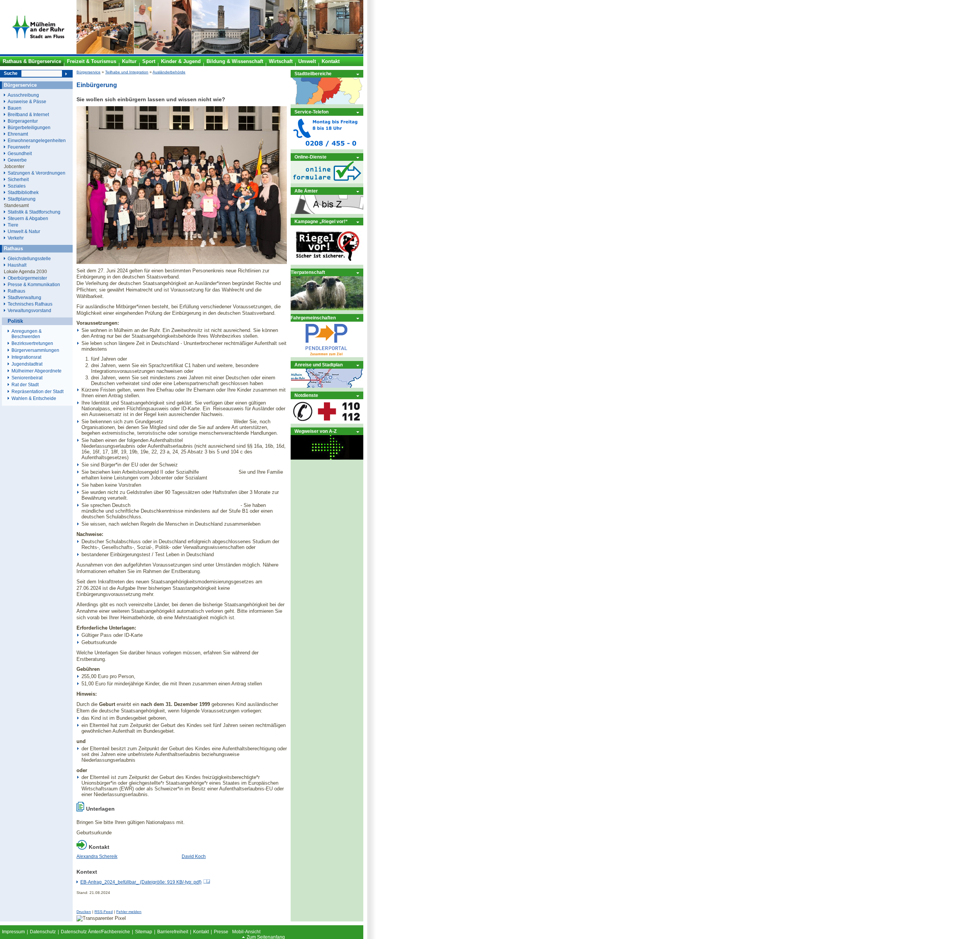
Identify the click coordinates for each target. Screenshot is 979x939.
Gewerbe (17, 159)
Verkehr (16, 237)
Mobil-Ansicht (246, 931)
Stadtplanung (22, 198)
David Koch (194, 856)
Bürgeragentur (23, 120)
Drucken (83, 912)
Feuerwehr (19, 146)
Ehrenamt (18, 133)
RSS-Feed (103, 912)
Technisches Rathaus (30, 303)
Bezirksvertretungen (32, 343)
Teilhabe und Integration (126, 72)
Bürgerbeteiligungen (29, 127)
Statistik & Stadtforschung (34, 211)
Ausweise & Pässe (27, 101)
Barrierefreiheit (172, 931)
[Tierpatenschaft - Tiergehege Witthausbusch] (327, 308)
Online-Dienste (310, 156)
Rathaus (16, 290)
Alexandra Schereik (96, 856)
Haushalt (17, 264)
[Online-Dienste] (327, 182)
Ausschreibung (23, 94)
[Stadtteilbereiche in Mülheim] (327, 102)
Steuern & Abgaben (28, 218)
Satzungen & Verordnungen (36, 172)
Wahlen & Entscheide (33, 398)
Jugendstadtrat (26, 364)
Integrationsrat (26, 357)
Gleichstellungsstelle (29, 258)
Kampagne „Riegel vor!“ (321, 221)
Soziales (17, 185)
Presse (221, 931)
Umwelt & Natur (24, 231)
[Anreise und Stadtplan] (327, 386)
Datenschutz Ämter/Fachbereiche (95, 931)
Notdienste (306, 395)
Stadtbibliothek (23, 192)
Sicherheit (18, 179)
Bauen (14, 107)
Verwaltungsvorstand (29, 310)
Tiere (13, 224)
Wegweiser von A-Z (315, 431)
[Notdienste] (327, 422)
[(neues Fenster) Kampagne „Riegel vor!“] (327, 263)
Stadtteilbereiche (313, 73)
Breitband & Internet (28, 114)
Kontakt (201, 931)
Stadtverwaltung (24, 297)
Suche (11, 73)
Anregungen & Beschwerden (26, 334)
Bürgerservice (88, 72)
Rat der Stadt (25, 384)
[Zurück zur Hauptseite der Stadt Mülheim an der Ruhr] (38, 52)
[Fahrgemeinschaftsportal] (327, 355)
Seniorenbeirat (26, 377)
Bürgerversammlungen (35, 350)
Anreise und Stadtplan (318, 364)
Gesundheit (20, 153)
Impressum (13, 931)
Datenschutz (43, 931)
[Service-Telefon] (327, 148)
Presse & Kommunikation (34, 284)
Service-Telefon (311, 111)
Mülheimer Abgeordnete (36, 371)
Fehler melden (128, 912)
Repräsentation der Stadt (37, 391)
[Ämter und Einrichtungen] (327, 212)
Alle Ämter (306, 190)
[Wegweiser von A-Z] (327, 458)
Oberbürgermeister (27, 277)
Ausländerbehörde (169, 72)
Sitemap (143, 931)
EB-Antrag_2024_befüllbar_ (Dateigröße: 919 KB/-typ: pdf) (141, 882)
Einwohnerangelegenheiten (37, 140)
